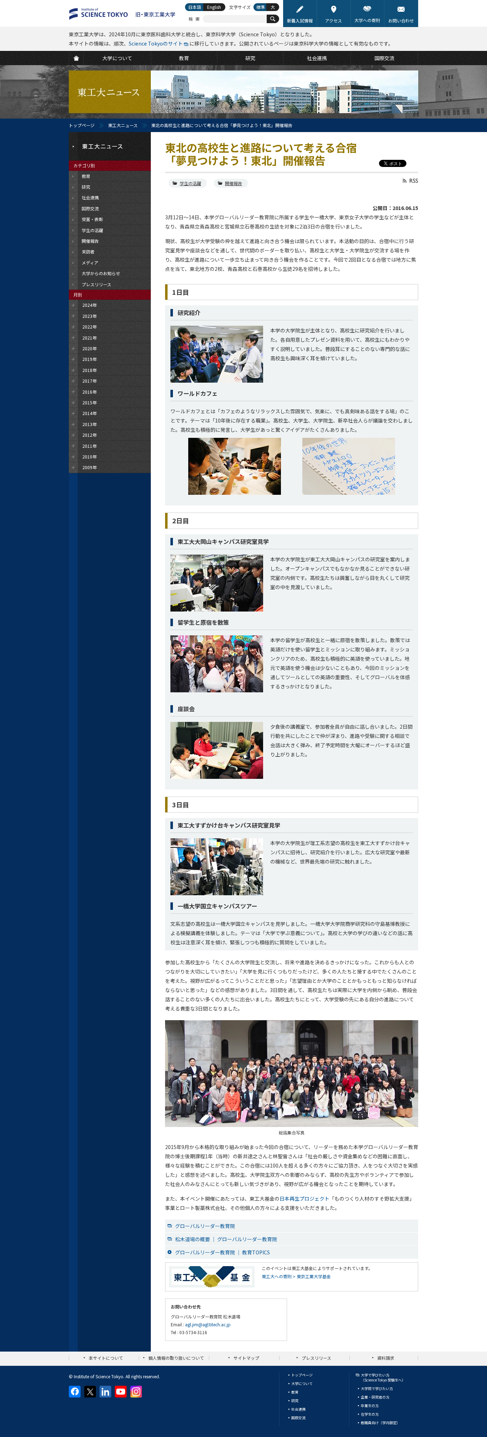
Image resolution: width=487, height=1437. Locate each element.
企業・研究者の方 (375, 1397)
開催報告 (233, 183)
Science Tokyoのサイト (156, 43)
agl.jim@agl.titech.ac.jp (208, 1324)
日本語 (194, 7)
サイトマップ (246, 1358)
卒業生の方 (370, 1405)
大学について (302, 1383)
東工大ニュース (123, 125)
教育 (294, 1392)
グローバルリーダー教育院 (205, 1225)
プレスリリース (316, 1358)
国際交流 (298, 1417)
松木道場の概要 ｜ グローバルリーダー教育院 (226, 1239)
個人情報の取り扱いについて (176, 1358)
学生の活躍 (190, 183)
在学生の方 (370, 1414)
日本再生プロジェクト (304, 1198)
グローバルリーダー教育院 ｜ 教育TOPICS (222, 1252)
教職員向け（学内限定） (380, 1422)
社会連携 (298, 1409)
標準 (260, 7)
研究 (294, 1400)
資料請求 (385, 1358)
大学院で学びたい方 (377, 1388)
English (214, 7)
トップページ (81, 125)
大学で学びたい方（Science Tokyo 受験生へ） (383, 1377)
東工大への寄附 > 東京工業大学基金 (296, 1276)
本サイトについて (106, 1358)
